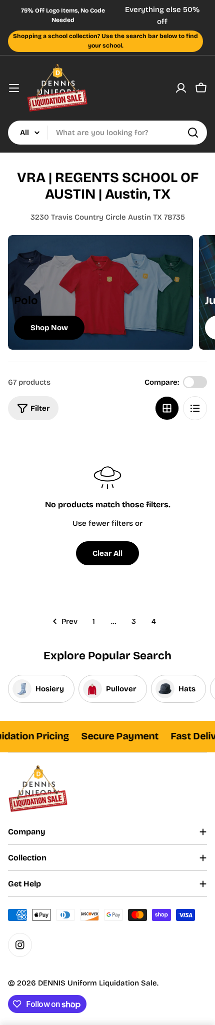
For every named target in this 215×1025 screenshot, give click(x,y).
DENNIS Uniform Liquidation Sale (97, 982)
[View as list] (195, 408)
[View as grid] (167, 408)
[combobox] (107, 133)
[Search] (193, 133)
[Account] (181, 88)
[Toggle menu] (14, 88)
